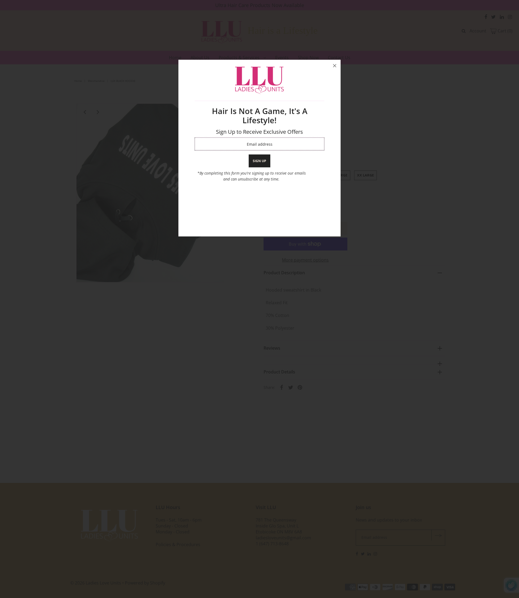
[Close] (335, 66)
